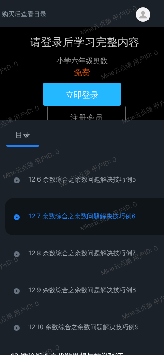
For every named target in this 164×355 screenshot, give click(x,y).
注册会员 (86, 117)
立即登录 (82, 94)
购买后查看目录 (24, 13)
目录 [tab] (22, 134)
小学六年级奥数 (82, 60)
